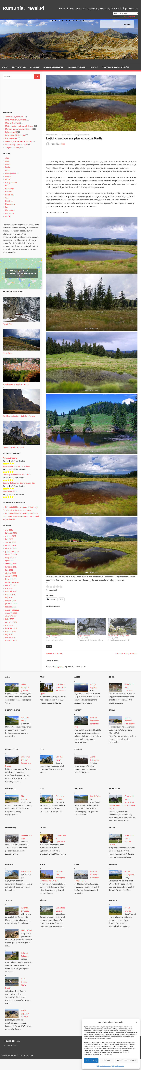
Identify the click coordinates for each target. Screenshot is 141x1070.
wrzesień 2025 (11, 554)
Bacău (7, 167)
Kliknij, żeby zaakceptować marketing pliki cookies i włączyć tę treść (21, 273)
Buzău (7, 179)
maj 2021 (9, 588)
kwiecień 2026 (11, 533)
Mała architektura (12, 123)
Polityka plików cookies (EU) (115, 67)
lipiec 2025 (9, 560)
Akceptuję (91, 1061)
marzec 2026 (10, 536)
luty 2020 (9, 634)
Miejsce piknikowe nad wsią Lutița (17, 474)
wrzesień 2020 (11, 613)
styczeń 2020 (10, 637)
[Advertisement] (92, 152)
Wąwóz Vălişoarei (10, 458)
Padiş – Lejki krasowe (53, 636)
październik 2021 (12, 582)
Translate (131, 16)
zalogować (59, 666)
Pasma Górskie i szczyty (15, 135)
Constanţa (9, 188)
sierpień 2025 (10, 557)
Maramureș (10, 210)
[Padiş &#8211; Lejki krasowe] (60, 626)
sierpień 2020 (10, 616)
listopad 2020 (10, 607)
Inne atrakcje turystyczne (15, 120)
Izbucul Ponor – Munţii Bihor (118, 636)
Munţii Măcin (26, 930)
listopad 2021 (10, 579)
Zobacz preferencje (126, 1061)
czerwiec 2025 (11, 564)
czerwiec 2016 (11, 640)
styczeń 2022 (10, 573)
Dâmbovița (9, 195)
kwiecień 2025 (11, 567)
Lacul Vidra (26, 510)
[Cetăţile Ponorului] (91, 626)
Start (5, 67)
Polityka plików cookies (104, 1066)
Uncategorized (11, 138)
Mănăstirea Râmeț (54, 653)
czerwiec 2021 (11, 585)
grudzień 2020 (11, 604)
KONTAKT (94, 67)
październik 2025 (12, 551)
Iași (6, 207)
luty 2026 (9, 539)
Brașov (8, 176)
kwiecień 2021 (11, 591)
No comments (66, 135)
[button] (136, 1022)
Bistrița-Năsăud (11, 173)
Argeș (7, 164)
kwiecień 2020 (11, 628)
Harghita (9, 201)
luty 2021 (9, 597)
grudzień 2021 (11, 576)
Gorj (7, 198)
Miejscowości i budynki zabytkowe (19, 126)
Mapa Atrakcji (19, 67)
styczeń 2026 (10, 542)
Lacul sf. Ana (95, 796)
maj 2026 (9, 530)
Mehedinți (9, 213)
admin (62, 144)
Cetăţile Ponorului (83, 636)
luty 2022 (9, 570)
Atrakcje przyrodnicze (82, 135)
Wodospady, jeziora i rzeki (16, 144)
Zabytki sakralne (12, 147)
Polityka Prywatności (118, 1066)
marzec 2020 (10, 631)
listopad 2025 (10, 548)
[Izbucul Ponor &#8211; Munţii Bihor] (122, 626)
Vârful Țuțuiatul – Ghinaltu (25, 1013)
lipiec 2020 (9, 619)
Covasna (8, 192)
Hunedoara (10, 204)
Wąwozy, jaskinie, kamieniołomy (18, 141)
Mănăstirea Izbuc (10, 491)
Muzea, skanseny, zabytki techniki (19, 129)
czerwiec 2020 (11, 622)
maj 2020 (9, 625)
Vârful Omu (26, 871)
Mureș (8, 216)
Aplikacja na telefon (53, 67)
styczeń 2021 (10, 600)
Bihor (49, 646)
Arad (7, 161)
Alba (7, 158)
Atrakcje (34, 67)
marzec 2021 (10, 594)
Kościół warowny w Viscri (126, 653)
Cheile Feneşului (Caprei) (25, 687)
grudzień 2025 (11, 545)
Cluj (6, 185)
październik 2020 (12, 610)
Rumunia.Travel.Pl (23, 8)
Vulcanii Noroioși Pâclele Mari (130, 720)
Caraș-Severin (11, 182)
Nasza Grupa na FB (76, 67)
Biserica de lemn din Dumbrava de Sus (19, 483)
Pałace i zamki (11, 132)
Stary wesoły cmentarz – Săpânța (16, 466)
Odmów (107, 1061)
